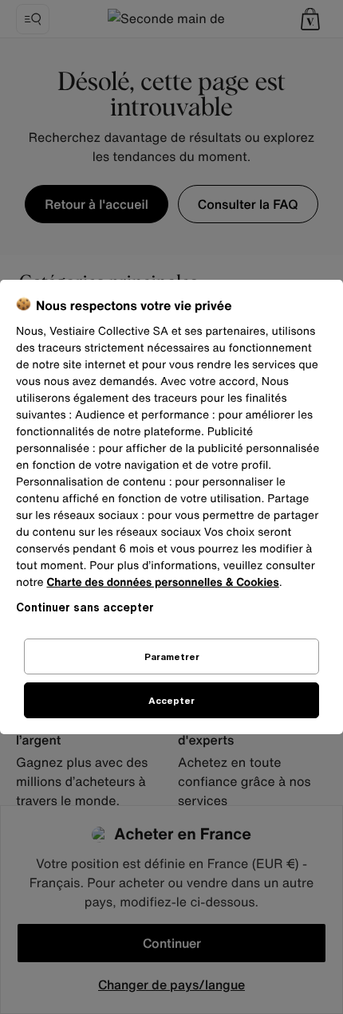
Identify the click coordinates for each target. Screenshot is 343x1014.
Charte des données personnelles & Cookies (162, 582)
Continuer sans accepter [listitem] (85, 607)
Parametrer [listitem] (171, 656)
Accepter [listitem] (171, 700)
